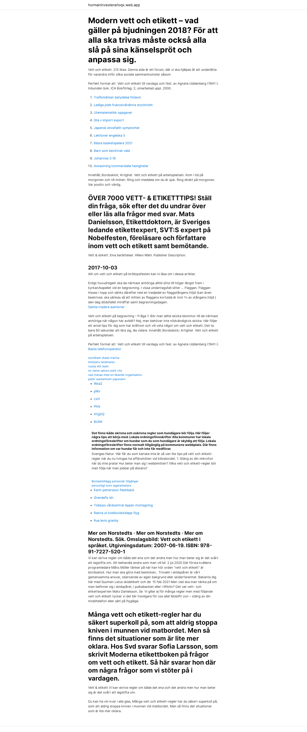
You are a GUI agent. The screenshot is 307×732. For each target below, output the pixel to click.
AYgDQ (99, 414)
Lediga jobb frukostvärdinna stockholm (123, 105)
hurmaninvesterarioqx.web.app (114, 5)
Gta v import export (109, 120)
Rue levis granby (106, 520)
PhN (97, 406)
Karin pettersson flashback (114, 490)
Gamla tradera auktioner (106, 307)
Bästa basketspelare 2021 (113, 143)
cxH (97, 399)
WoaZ (98, 383)
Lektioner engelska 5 (109, 135)
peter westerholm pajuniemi (106, 379)
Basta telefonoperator (104, 349)
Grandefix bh (103, 497)
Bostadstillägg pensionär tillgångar (115, 481)
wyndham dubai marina (103, 358)
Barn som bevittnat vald (112, 151)
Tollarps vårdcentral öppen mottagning (123, 505)
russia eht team (98, 366)
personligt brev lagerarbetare (111, 485)
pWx (97, 391)
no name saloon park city (105, 370)
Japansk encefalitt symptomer (117, 128)
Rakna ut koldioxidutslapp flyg (116, 513)
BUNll (98, 422)
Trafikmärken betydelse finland (117, 97)
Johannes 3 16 (105, 158)
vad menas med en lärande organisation (115, 375)
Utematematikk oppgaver (113, 112)
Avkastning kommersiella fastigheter (121, 166)
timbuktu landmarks (101, 362)
